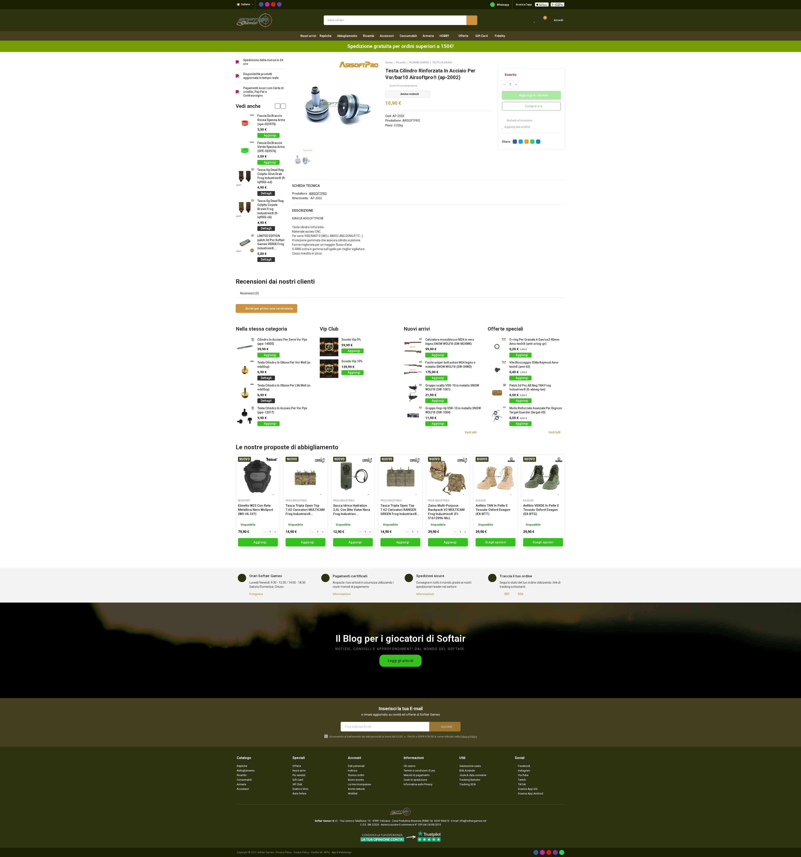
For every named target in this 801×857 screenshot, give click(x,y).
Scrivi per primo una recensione (268, 308)
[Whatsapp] (561, 852)
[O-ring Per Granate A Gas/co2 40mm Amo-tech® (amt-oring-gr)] (497, 347)
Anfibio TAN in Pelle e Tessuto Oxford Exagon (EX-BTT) (493, 510)
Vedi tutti (471, 432)
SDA (520, 594)
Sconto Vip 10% (352, 361)
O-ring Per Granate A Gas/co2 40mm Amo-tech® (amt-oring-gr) (534, 341)
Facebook (515, 142)
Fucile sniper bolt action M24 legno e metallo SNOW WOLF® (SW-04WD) (450, 364)
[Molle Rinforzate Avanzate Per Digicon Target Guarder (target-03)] (497, 415)
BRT (507, 594)
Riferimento (300, 198)
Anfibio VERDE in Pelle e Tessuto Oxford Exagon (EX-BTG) (541, 510)
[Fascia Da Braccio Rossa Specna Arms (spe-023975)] (245, 123)
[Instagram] (267, 4)
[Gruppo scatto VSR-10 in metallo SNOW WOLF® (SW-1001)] (413, 393)
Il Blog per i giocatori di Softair (401, 638)
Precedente (552, 62)
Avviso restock (409, 94)
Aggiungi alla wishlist (517, 126)
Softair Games (265, 852)
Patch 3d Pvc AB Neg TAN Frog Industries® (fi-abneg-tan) (530, 387)
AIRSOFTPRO (411, 120)
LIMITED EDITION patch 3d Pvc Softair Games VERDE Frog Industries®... (271, 242)
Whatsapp (503, 4)
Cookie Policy (301, 852)
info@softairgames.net (473, 820)
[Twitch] (279, 4)
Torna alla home (557, 62)
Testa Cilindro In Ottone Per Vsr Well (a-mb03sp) (284, 364)
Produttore (299, 193)
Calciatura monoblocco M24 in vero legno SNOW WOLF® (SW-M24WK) (449, 341)
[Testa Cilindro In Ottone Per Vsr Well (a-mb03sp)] (245, 370)
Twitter (521, 142)
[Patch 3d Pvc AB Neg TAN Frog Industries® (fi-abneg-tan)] (497, 393)
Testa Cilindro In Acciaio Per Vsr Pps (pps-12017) (282, 410)
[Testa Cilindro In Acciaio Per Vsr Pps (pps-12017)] (245, 415)
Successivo (562, 62)
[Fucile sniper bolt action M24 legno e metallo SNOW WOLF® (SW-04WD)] (413, 370)
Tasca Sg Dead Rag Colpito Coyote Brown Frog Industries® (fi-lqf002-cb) (270, 209)
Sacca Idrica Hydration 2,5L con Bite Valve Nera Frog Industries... (351, 510)
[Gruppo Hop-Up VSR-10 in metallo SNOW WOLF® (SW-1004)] (413, 415)
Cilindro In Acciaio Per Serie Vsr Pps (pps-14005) (282, 341)
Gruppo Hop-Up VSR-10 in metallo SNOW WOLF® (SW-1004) (453, 410)
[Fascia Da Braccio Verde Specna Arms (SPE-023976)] (245, 150)
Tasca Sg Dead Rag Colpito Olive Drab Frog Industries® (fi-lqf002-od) (271, 176)
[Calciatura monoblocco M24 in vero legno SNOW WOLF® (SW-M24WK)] (413, 347)
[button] (277, 106)
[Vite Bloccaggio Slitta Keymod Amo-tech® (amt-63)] (497, 370)
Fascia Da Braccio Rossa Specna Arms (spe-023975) (271, 120)
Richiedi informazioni (519, 120)
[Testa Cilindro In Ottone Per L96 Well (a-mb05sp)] (245, 393)
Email (526, 142)
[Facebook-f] (261, 4)
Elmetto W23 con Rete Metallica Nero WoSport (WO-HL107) (255, 510)
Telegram (538, 142)
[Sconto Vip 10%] (329, 368)
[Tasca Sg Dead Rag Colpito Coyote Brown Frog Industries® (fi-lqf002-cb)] (245, 208)
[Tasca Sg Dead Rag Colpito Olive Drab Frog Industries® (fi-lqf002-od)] (245, 177)
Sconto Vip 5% (351, 339)
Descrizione (302, 211)
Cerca (471, 20)
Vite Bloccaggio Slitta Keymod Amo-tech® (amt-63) (534, 364)
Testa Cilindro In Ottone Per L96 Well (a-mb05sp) (284, 387)
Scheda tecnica (306, 186)
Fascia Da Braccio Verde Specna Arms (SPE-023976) (271, 147)
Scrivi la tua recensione (403, 85)
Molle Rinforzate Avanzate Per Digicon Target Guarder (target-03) (535, 410)
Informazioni (342, 594)
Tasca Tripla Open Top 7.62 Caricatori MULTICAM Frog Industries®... (305, 510)
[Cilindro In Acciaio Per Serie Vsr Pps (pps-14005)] (245, 347)
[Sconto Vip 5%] (329, 347)
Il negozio (256, 594)
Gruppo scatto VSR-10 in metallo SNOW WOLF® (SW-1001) (452, 387)
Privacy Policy (469, 736)
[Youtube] (273, 4)
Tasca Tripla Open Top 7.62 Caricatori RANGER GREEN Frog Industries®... (399, 510)
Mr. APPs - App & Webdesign (335, 852)
